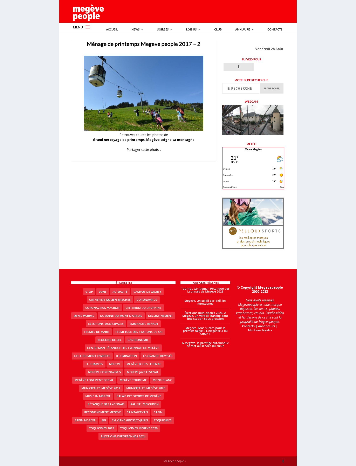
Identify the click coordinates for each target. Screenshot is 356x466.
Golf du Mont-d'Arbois (92, 356)
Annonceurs (266, 326)
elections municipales (106, 324)
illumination (126, 356)
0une (103, 292)
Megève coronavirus (104, 372)
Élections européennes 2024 (123, 436)
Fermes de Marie (96, 332)
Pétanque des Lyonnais (106, 404)
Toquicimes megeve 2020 (139, 428)
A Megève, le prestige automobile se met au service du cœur (205, 344)
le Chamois (94, 364)
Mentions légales (260, 330)
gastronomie (138, 340)
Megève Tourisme (133, 380)
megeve (115, 364)
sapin (158, 412)
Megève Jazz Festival (143, 372)
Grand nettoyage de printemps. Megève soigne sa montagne (143, 139)
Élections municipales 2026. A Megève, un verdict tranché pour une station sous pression (205, 316)
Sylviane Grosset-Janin (130, 420)
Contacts (274, 29)
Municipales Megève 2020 (145, 388)
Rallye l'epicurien (144, 404)
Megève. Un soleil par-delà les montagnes (205, 302)
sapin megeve (85, 420)
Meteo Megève (253, 149)
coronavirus (147, 300)
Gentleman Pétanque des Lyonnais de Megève (123, 348)
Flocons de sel (110, 340)
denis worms (84, 316)
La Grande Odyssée (157, 356)
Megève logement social (94, 380)
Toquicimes (163, 420)
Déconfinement (160, 316)
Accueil (112, 29)
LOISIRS (191, 29)
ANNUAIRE (242, 29)
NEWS (135, 29)
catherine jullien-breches (110, 300)
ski (104, 420)
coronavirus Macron (102, 308)
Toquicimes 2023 (101, 428)
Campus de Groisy (147, 292)
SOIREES (163, 29)
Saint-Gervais (137, 412)
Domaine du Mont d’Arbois (121, 316)
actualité (120, 292)
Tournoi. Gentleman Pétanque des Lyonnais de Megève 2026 (205, 290)
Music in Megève (98, 396)
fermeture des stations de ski (138, 332)
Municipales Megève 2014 (100, 388)
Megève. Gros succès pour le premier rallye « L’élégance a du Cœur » (205, 331)
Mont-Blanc (162, 380)
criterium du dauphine (143, 308)
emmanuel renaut (144, 324)
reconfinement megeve (102, 412)
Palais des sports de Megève (139, 396)
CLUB (218, 29)
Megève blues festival (143, 364)
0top (89, 292)
